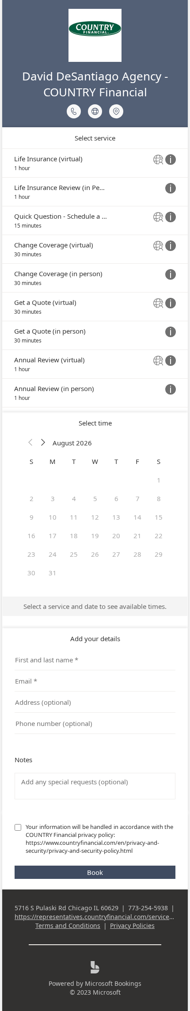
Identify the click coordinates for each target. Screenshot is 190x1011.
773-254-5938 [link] (148, 908)
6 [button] (116, 498)
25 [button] (74, 554)
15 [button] (159, 517)
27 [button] (116, 554)
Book (95, 872)
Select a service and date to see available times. (95, 606)
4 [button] (74, 498)
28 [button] (137, 554)
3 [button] (53, 498)
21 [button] (137, 535)
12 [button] (95, 517)
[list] (95, 277)
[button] (30, 442)
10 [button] (53, 517)
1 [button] (159, 479)
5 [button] (95, 498)
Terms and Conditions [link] (67, 925)
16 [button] (31, 535)
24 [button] (53, 554)
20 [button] (116, 535)
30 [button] (31, 572)
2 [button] (32, 498)
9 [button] (32, 517)
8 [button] (159, 498)
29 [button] (159, 554)
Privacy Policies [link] (132, 925)
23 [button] (31, 554)
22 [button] (159, 535)
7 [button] (138, 498)
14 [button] (137, 517)
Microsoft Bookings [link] (113, 983)
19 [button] (95, 535)
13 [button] (116, 517)
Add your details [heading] (95, 638)
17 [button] (53, 535)
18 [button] (74, 535)
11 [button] (74, 517)
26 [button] (95, 554)
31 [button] (53, 572)
